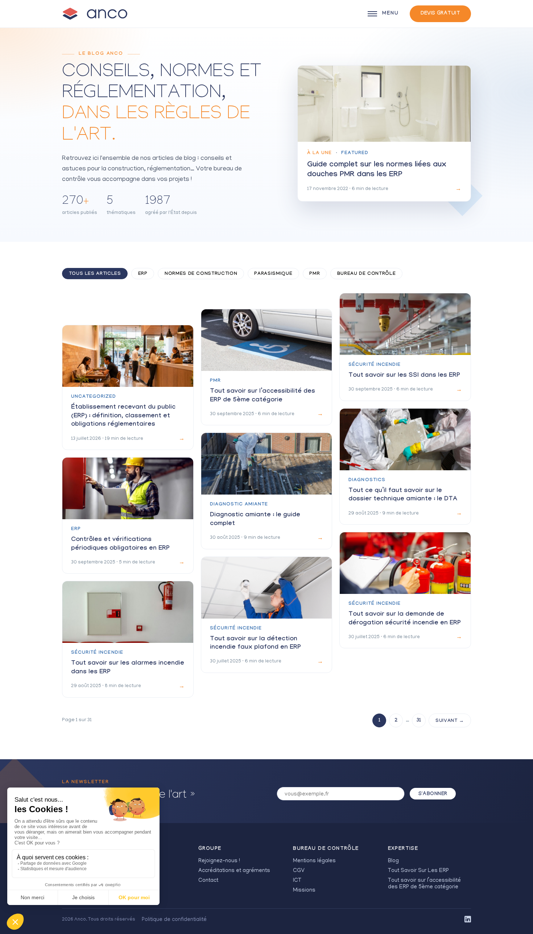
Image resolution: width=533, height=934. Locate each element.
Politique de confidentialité (174, 920)
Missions (304, 890)
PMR (314, 274)
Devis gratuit (440, 14)
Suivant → (449, 721)
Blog (393, 861)
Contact (208, 881)
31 (419, 721)
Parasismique (273, 274)
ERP (143, 274)
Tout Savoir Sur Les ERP (418, 871)
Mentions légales (314, 861)
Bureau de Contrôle (366, 274)
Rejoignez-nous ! (219, 861)
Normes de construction (201, 274)
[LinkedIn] (467, 920)
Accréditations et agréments (234, 871)
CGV (299, 871)
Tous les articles (95, 274)
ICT (297, 881)
